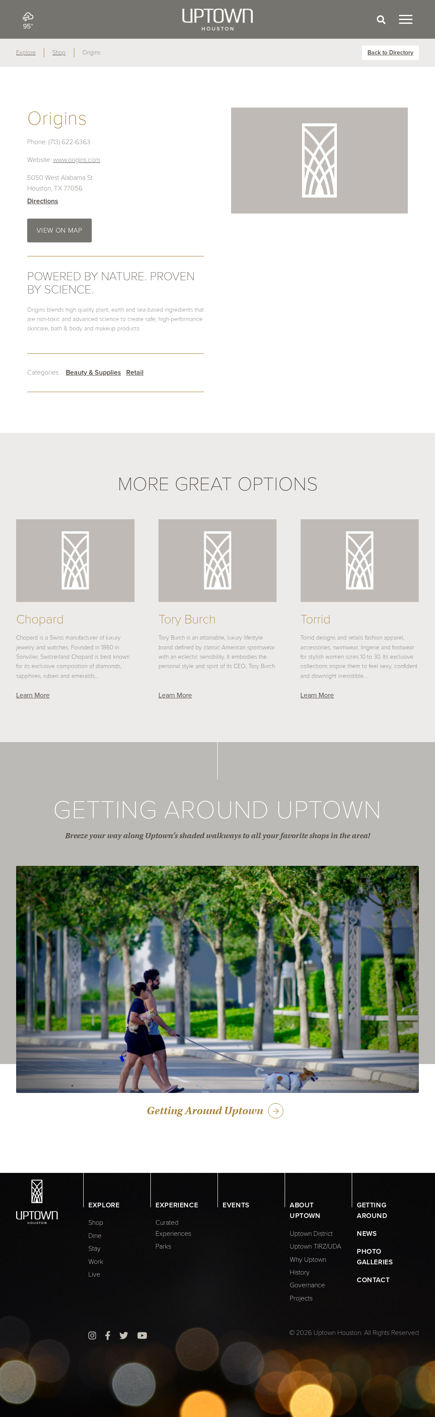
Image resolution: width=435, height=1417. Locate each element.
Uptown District (311, 1233)
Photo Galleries (375, 1257)
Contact (373, 1280)
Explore (26, 52)
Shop (58, 52)
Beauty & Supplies (93, 372)
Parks (163, 1246)
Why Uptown (308, 1259)
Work (95, 1262)
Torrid (315, 619)
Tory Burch (187, 619)
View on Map (59, 230)
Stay (94, 1248)
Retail (135, 372)
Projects (301, 1298)
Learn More (33, 695)
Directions (42, 201)
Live (94, 1274)
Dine (95, 1236)
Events (236, 1205)
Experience (176, 1205)
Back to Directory (390, 52)
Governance (307, 1285)
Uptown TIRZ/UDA (315, 1246)
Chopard (40, 619)
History (300, 1272)
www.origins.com (76, 160)
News (367, 1233)
